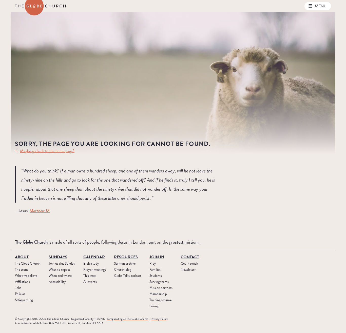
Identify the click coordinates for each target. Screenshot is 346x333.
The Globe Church (28, 263)
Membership (158, 294)
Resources (126, 257)
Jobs (18, 287)
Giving (153, 306)
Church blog (122, 269)
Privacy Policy (159, 319)
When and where (60, 275)
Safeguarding (24, 300)
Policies (20, 294)
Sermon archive (125, 263)
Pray (152, 263)
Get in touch (189, 263)
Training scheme (160, 300)
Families (155, 269)
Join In (156, 257)
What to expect (59, 269)
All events (90, 281)
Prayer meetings (94, 269)
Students (155, 275)
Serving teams (159, 281)
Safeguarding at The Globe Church (127, 319)
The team (21, 269)
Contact (190, 257)
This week (89, 275)
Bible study (91, 263)
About (22, 257)
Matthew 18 (40, 210)
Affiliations (22, 281)
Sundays (58, 257)
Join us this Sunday (62, 263)
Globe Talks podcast (127, 275)
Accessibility (57, 281)
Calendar (94, 257)
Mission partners (160, 287)
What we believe (26, 275)
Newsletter (188, 269)
